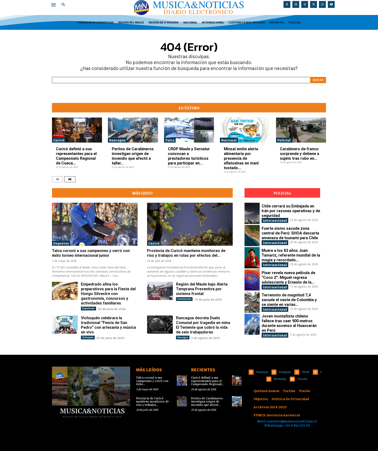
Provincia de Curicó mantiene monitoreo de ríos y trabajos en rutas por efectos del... (186, 253)
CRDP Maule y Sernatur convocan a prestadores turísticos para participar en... (189, 156)
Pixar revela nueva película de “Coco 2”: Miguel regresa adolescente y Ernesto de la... (288, 277)
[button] (63, 4)
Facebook (262, 371)
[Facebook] (287, 4)
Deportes (61, 243)
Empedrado (88, 308)
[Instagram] (295, 4)
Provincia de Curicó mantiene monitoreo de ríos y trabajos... (152, 402)
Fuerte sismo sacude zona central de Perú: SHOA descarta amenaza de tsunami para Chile (290, 233)
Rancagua (117, 140)
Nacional (229, 140)
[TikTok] (304, 4)
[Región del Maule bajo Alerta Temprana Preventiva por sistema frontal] (160, 291)
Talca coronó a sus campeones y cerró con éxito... (152, 381)
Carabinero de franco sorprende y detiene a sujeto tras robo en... (299, 154)
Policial (284, 140)
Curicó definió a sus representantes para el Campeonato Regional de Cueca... (76, 156)
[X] (313, 4)
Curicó (58, 140)
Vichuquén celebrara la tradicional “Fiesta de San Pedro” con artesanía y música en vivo (108, 325)
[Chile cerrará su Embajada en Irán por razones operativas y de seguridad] (252, 213)
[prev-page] (57, 179)
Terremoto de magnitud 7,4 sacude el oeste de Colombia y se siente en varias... (289, 300)
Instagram (285, 371)
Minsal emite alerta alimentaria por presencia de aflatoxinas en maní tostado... (241, 158)
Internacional (275, 220)
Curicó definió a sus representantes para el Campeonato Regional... (207, 381)
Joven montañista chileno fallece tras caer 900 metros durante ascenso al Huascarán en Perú (289, 323)
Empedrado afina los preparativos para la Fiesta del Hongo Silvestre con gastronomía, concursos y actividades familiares (108, 293)
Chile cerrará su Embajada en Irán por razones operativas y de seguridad (291, 211)
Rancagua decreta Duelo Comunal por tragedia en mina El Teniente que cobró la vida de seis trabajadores (203, 325)
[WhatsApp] (322, 4)
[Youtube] (331, 4)
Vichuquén (88, 337)
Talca (169, 140)
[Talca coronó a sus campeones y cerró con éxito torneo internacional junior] (95, 224)
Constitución (184, 299)
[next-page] (69, 179)
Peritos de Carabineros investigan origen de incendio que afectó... (207, 402)
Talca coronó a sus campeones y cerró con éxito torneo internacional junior (91, 253)
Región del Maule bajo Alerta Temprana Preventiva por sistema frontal (202, 289)
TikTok (305, 371)
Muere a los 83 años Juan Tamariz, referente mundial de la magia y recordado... (291, 255)
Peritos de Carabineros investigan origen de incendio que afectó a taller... (133, 156)
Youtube (302, 378)
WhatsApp (280, 378)
